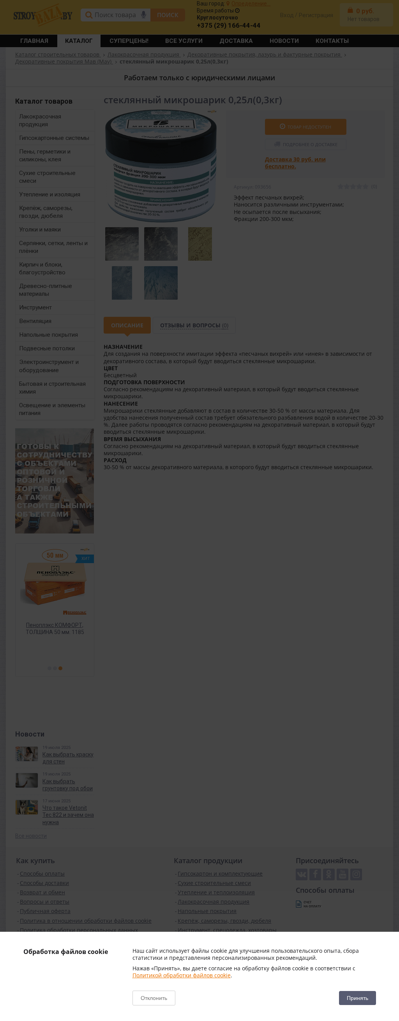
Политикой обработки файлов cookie (181, 975)
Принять (357, 998)
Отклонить (154, 998)
